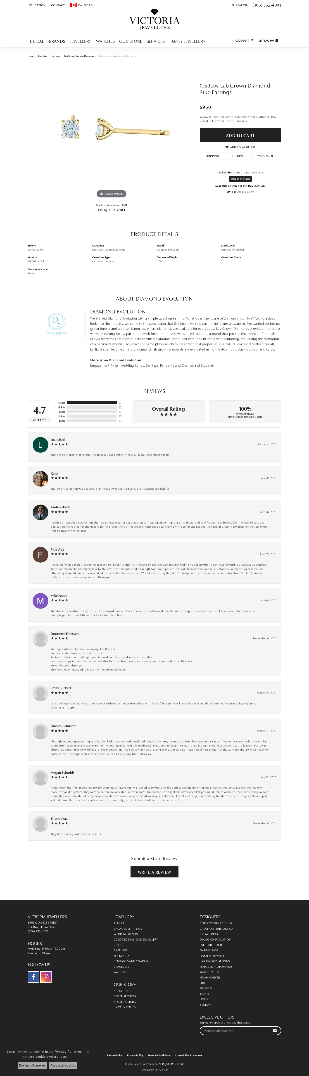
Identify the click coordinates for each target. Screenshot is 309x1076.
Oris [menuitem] (203, 983)
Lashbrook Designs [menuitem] (215, 961)
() (120, 402)
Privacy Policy (125, 1007)
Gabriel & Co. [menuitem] (209, 950)
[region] (111, 131)
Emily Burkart (61, 687)
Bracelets (208, 365)
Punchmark (161, 1069)
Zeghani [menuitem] (206, 1004)
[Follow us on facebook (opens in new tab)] (33, 977)
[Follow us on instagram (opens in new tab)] (46, 977)
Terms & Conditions (159, 1055)
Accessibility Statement (188, 1055)
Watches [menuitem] (120, 972)
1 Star (62, 420)
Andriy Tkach (60, 507)
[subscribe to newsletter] (275, 1031)
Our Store (130, 41)
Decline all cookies (32, 1065)
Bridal (37, 41)
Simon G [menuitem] (206, 988)
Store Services (125, 996)
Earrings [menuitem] (120, 950)
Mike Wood (59, 595)
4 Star (61, 407)
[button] (37, 5)
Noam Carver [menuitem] (210, 977)
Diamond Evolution (167, 249)
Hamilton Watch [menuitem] (213, 955)
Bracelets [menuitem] (121, 966)
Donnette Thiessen (65, 633)
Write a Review (154, 872)
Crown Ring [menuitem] (209, 934)
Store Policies (125, 1001)
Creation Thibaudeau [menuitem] (216, 928)
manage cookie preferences (43, 1056)
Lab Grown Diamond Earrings (79, 55)
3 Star (62, 411)
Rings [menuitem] (118, 945)
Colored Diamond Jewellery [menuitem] (136, 939)
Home (31, 55)
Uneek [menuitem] (204, 999)
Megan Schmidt (62, 772)
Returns (238, 156)
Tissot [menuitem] (205, 993)
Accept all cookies (63, 1065)
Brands (57, 41)
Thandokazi (60, 818)
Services (156, 41)
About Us (121, 990)
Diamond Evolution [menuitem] (215, 939)
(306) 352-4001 (111, 209)
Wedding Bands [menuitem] (126, 934)
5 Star (61, 402)
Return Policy (115, 1055)
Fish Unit (57, 549)
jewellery (42, 55)
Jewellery (81, 41)
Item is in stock (240, 178)
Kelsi (54, 473)
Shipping (212, 156)
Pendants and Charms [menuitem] (131, 961)
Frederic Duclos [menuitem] (212, 945)
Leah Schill (59, 439)
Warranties (266, 156)
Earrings (56, 55)
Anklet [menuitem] (119, 923)
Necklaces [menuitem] (122, 955)
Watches (105, 41)
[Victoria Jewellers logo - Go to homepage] (154, 20)
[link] (57, 5)
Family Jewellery (187, 41)
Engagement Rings (104, 365)
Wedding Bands (132, 365)
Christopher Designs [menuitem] (216, 923)
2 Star (61, 416)
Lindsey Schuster (63, 725)
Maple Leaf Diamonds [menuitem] (216, 966)
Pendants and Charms (176, 365)
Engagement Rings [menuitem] (128, 928)
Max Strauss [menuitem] (209, 972)
